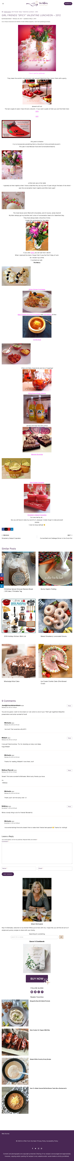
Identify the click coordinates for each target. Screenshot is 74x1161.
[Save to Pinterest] (9, 529)
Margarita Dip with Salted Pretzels (40, 1001)
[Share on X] (6, 529)
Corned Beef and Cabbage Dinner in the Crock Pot (56, 537)
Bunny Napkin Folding (48, 589)
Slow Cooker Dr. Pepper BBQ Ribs (40, 1030)
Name (4, 868)
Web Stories (5, 1133)
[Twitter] (35, 1148)
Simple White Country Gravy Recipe (40, 1059)
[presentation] (19, 569)
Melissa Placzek (7, 770)
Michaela (7, 723)
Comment (5, 841)
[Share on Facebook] (3, 529)
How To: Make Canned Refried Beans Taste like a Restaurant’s (48, 1088)
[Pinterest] (41, 1148)
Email (41, 868)
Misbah (4, 738)
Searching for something (37, 934)
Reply (69, 705)
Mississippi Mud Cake (11, 681)
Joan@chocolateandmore (11, 705)
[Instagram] (38, 1148)
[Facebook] (32, 1148)
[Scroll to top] (66, 1156)
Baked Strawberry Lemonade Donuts (54, 636)
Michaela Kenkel (7, 18)
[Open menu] (3, 3)
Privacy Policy (41, 1141)
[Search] (61, 937)
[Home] (2, 11)
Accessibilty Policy (52, 1141)
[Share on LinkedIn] (11, 529)
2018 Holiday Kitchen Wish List (15, 636)
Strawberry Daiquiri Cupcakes (11, 537)
